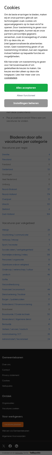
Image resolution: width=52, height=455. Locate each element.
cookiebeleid (10, 77)
